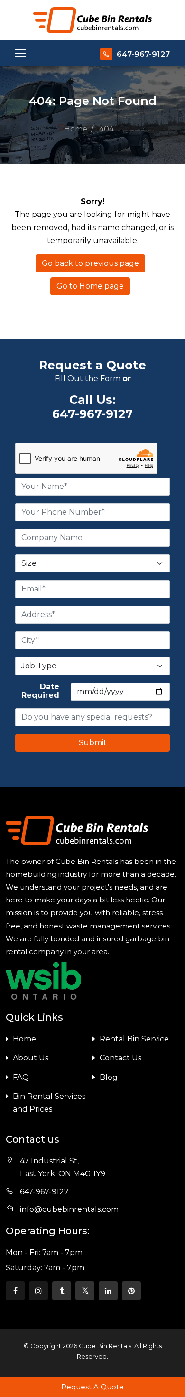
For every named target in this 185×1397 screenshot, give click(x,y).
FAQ (21, 1077)
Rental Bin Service (134, 1038)
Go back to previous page (90, 263)
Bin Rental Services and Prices (49, 1103)
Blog (109, 1077)
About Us (30, 1057)
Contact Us (120, 1057)
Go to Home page (90, 286)
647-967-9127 (143, 54)
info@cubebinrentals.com (69, 1209)
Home (24, 1038)
